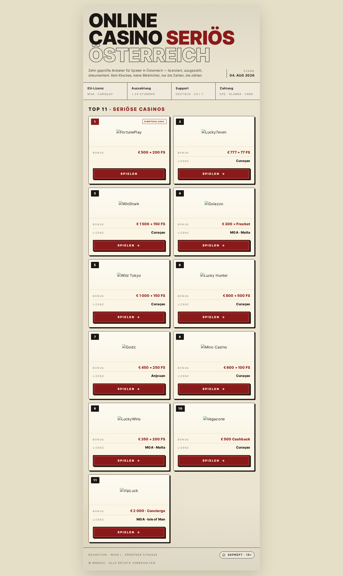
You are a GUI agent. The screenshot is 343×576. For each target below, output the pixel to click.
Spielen (129, 174)
